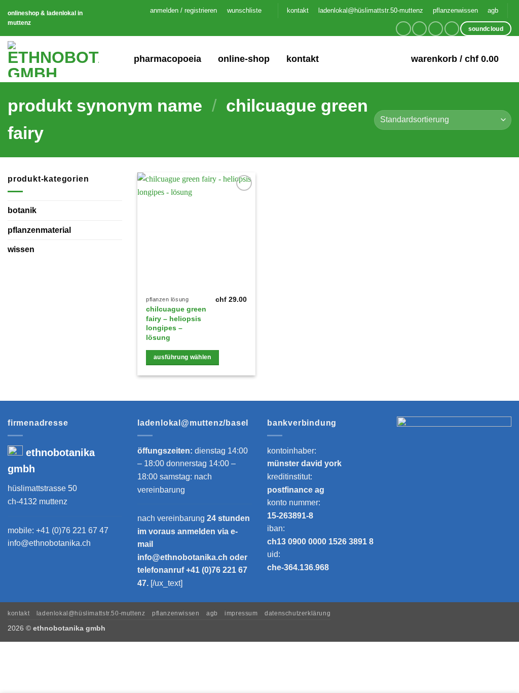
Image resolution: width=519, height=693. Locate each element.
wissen (21, 249)
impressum (241, 613)
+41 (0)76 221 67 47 (72, 530)
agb (493, 10)
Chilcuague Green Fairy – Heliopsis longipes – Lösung (176, 323)
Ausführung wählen (182, 357)
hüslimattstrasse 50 (42, 488)
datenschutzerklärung (297, 613)
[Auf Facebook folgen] (403, 28)
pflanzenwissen (455, 10)
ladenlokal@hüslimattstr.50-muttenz (370, 10)
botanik (22, 210)
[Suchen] (119, 59)
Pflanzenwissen (176, 613)
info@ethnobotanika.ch (49, 543)
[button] (183, 10)
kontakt (298, 10)
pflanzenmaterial (39, 230)
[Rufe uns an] (451, 28)
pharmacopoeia (167, 59)
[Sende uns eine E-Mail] (435, 28)
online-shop (244, 59)
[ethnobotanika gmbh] (53, 59)
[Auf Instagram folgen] (419, 28)
